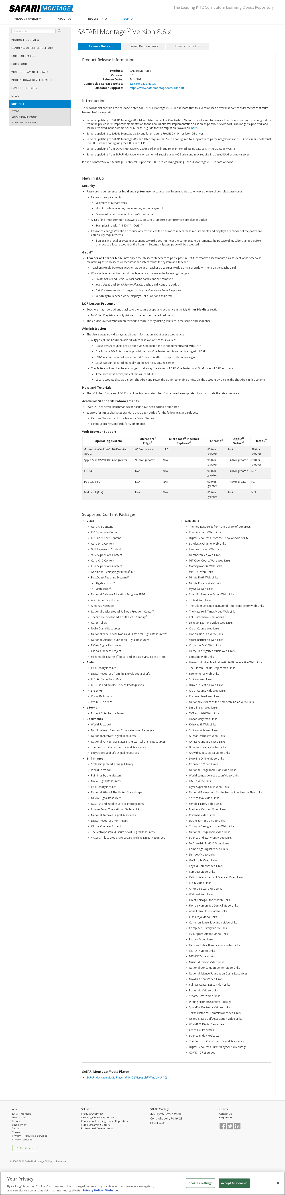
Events (16, 1121)
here (194, 128)
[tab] (99, 46)
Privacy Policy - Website (100, 1190)
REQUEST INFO (97, 18)
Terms (16, 1132)
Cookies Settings (25, 1148)
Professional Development (97, 1128)
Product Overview (92, 1113)
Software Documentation (24, 116)
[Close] (278, 1183)
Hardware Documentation (25, 122)
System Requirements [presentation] (143, 46)
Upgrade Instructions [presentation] (188, 46)
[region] (142, 1183)
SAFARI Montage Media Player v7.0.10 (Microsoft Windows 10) (127, 1077)
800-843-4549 (157, 1123)
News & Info (19, 1117)
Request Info (226, 1117)
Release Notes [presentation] (99, 46)
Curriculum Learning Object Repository (104, 1121)
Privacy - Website (22, 1139)
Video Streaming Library (95, 1124)
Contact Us (225, 1113)
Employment (19, 1124)
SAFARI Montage (21, 1113)
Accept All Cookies (234, 1183)
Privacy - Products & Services (29, 1135)
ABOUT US (64, 18)
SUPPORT (130, 18)
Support (17, 1128)
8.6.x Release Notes (143, 84)
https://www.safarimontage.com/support (157, 88)
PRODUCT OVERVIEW (27, 18)
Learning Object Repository (97, 1117)
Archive (15, 110)
